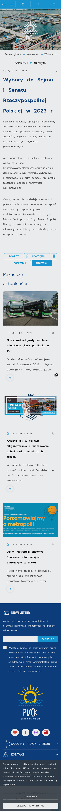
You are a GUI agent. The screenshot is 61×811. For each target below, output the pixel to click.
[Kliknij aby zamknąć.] (56, 374)
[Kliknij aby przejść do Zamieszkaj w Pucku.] (30, 406)
